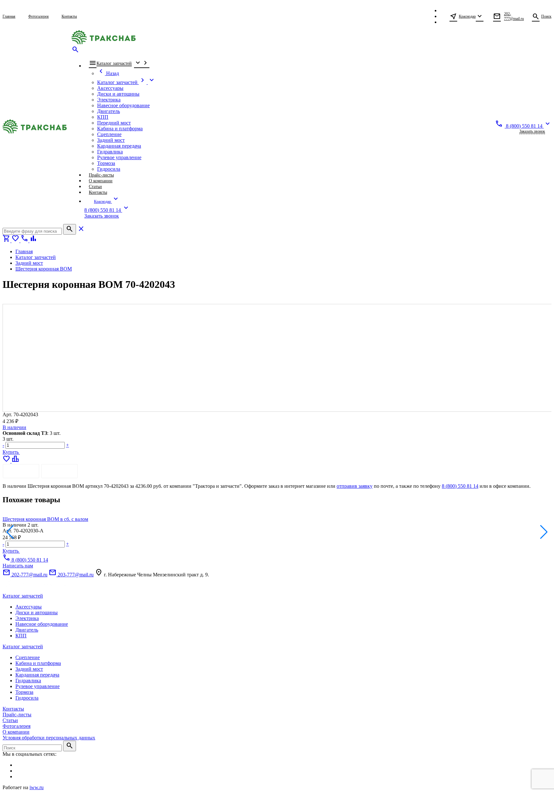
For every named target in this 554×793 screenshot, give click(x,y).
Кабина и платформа (38, 663)
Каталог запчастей (23, 596)
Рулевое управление (37, 686)
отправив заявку (355, 486)
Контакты (13, 708)
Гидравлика (28, 680)
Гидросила (26, 698)
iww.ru (36, 787)
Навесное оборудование (41, 624)
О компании (16, 732)
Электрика (27, 618)
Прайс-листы (17, 714)
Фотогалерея (16, 726)
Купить (11, 452)
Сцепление (27, 657)
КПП (21, 635)
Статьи (10, 720)
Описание (21, 471)
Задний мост (29, 669)
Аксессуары (28, 606)
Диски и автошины (36, 612)
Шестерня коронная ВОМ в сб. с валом (45, 519)
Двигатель (26, 630)
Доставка (59, 471)
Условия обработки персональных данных (49, 737)
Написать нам (18, 565)
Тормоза (24, 692)
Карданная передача (37, 674)
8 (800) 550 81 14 (460, 486)
